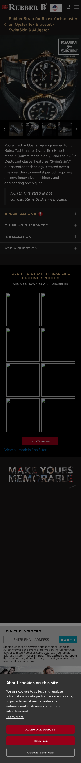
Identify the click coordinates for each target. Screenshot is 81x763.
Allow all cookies (40, 729)
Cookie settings (40, 752)
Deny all (40, 741)
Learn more (15, 717)
